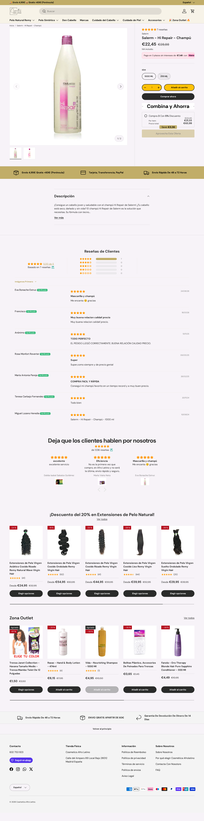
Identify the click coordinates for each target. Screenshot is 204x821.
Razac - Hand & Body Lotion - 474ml (63, 664)
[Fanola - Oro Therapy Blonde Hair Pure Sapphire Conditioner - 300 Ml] (177, 642)
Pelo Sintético (47, 20)
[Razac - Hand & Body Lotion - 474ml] (64, 642)
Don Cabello (69, 20)
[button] (192, 11)
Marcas (84, 20)
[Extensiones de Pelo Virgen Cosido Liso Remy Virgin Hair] (140, 542)
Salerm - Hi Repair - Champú (29, 25)
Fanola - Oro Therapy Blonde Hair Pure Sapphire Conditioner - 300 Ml (176, 666)
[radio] (168, 120)
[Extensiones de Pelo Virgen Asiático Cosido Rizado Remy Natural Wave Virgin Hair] (26, 542)
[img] (78, 291)
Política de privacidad (134, 758)
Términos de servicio (133, 764)
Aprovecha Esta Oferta (168, 133)
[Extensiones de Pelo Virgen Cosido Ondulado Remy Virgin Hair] (64, 542)
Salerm (145, 33)
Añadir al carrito (179, 87)
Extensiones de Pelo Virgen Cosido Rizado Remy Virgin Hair (101, 566)
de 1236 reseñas (100, 450)
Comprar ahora (168, 96)
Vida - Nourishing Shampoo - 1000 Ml (101, 664)
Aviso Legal (128, 776)
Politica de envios (131, 770)
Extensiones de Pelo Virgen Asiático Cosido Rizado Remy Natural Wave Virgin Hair (26, 568)
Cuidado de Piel (132, 20)
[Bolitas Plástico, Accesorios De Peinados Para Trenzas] (140, 642)
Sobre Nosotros (164, 752)
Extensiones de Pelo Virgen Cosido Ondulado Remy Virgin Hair (63, 566)
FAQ (158, 770)
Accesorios (155, 20)
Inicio (12, 25)
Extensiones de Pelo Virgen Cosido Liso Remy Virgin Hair (139, 566)
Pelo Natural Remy (20, 20)
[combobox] (100, 11)
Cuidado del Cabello (103, 20)
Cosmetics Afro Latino (25, 802)
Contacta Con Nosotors (168, 764)
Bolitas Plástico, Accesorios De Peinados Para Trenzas (139, 664)
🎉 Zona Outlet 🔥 (179, 20)
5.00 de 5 (48, 264)
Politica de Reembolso (134, 752)
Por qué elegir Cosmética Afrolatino (175, 758)
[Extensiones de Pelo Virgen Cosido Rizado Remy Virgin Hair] (102, 542)
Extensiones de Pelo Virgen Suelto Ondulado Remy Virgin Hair (177, 566)
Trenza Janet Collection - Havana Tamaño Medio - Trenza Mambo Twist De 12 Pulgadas (25, 668)
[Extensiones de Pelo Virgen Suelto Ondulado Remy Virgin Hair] (177, 542)
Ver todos (102, 519)
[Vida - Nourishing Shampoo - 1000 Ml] (102, 642)
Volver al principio (102, 728)
